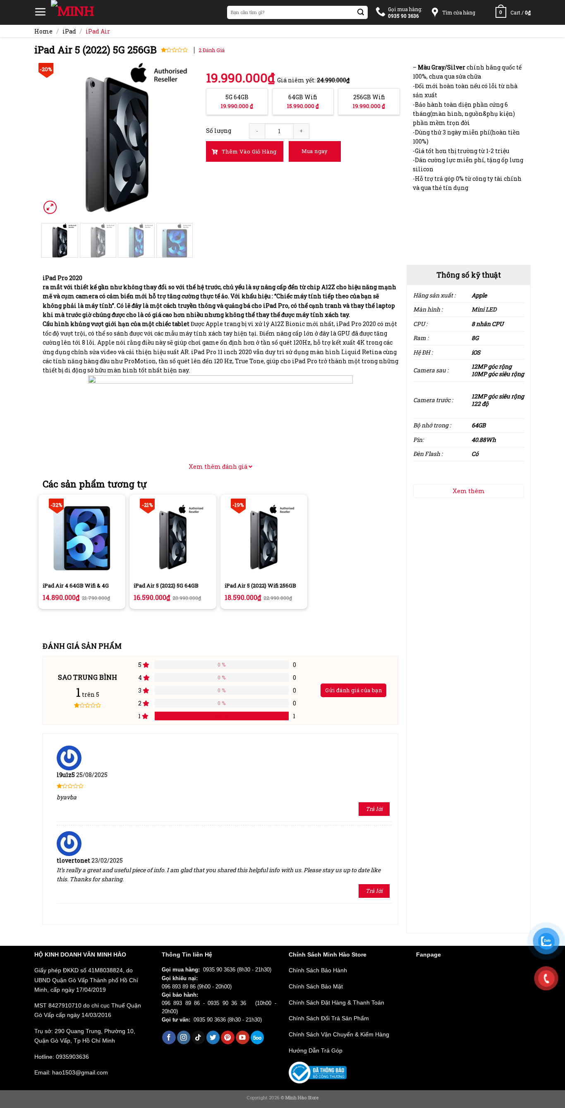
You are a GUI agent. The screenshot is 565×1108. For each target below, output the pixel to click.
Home (43, 31)
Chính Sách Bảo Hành (318, 970)
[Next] (179, 139)
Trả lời (374, 809)
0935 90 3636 (219, 970)
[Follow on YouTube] (242, 1037)
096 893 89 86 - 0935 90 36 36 (207, 1003)
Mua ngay (315, 151)
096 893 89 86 (179, 987)
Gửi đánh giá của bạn (353, 690)
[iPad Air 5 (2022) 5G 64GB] (173, 538)
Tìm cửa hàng (458, 12)
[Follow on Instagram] (184, 1037)
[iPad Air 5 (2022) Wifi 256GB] (264, 538)
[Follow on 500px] (257, 1037)
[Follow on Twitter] (213, 1037)
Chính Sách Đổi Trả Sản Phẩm (329, 1018)
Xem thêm (468, 491)
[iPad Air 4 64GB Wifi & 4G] (82, 538)
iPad (69, 31)
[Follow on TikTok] (198, 1037)
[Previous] (54, 139)
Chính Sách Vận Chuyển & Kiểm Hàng (339, 1034)
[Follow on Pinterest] (228, 1037)
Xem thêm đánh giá (219, 466)
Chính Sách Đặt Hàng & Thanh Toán (336, 1002)
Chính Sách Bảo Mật (316, 986)
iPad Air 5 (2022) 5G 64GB (166, 585)
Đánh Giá (212, 50)
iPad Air (98, 31)
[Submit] (361, 12)
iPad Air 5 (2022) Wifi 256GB (260, 585)
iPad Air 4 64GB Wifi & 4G (76, 585)
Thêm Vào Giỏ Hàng (248, 151)
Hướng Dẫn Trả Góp (315, 1050)
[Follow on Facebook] (169, 1037)
